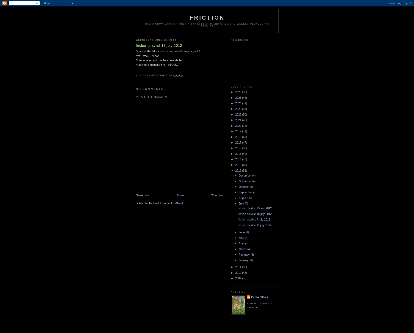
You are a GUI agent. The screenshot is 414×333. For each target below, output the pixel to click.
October (244, 186)
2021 (238, 120)
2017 (238, 142)
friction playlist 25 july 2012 (255, 208)
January (244, 260)
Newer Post (143, 195)
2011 (238, 267)
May (242, 237)
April (242, 243)
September (246, 192)
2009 (238, 278)
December (245, 175)
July (242, 203)
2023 (238, 109)
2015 (238, 153)
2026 (238, 92)
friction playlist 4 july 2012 (254, 219)
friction (207, 17)
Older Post (217, 195)
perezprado (259, 297)
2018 (238, 137)
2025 (238, 97)
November (245, 181)
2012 (238, 170)
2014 (238, 159)
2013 (238, 165)
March (243, 249)
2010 (238, 272)
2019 (238, 131)
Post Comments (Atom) (168, 203)
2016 (238, 148)
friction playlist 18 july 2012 (255, 214)
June (242, 232)
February (245, 254)
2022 (238, 114)
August (243, 198)
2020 (238, 125)
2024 (238, 103)
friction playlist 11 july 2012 (254, 225)
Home (180, 195)
